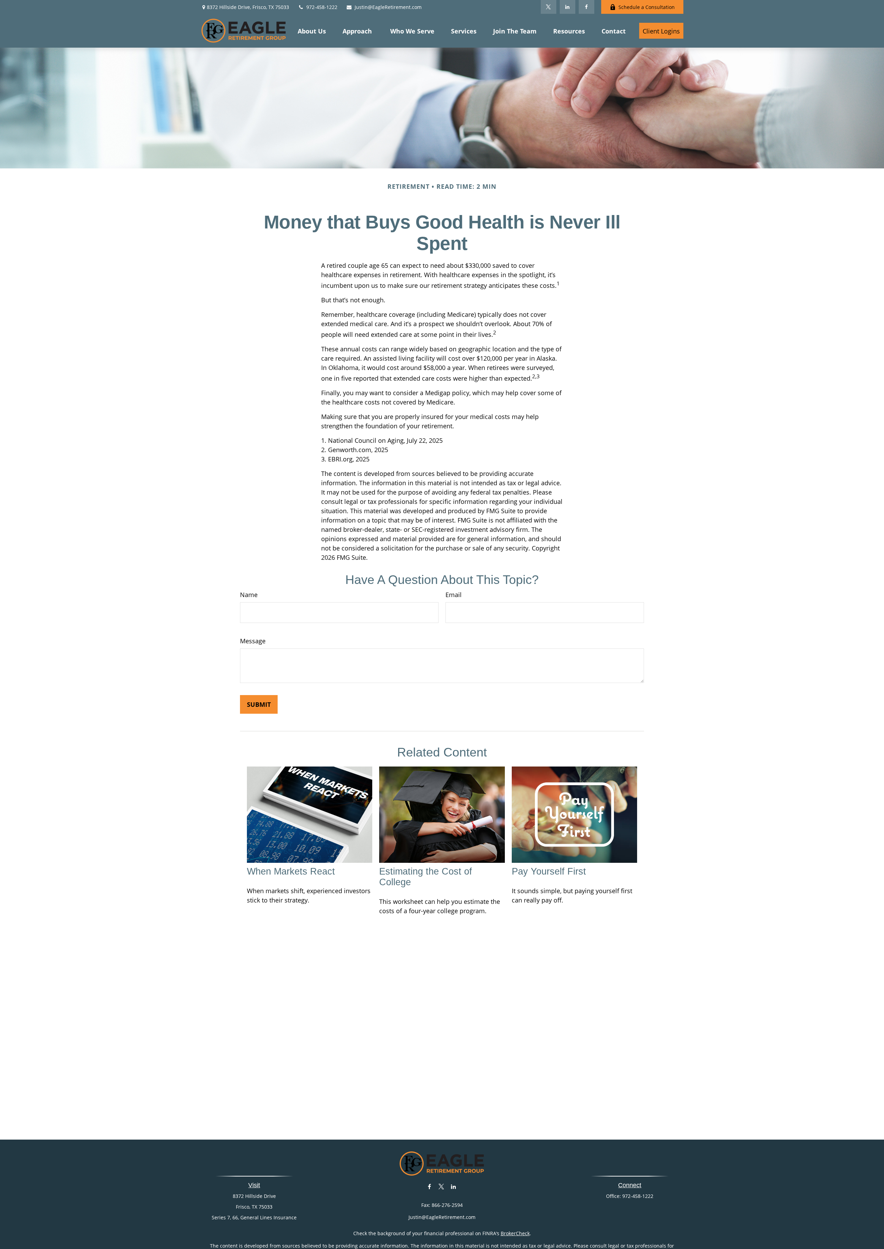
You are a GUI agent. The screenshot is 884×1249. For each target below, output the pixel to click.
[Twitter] (548, 7)
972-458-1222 (321, 7)
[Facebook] (586, 7)
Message (253, 641)
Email (453, 595)
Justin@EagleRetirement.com (388, 7)
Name (249, 595)
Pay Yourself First (549, 871)
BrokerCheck (515, 1233)
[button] (312, 30)
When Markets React (291, 871)
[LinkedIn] (567, 7)
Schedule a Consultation (646, 7)
